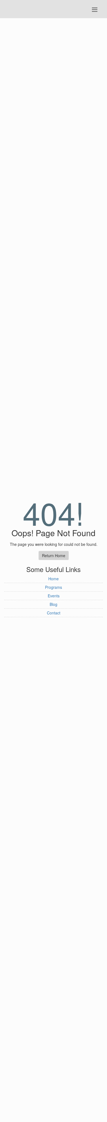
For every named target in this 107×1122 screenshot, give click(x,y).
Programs (53, 587)
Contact (53, 613)
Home (53, 578)
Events (54, 595)
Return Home (53, 555)
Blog (53, 604)
